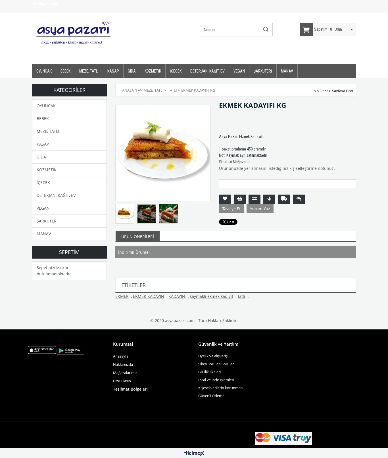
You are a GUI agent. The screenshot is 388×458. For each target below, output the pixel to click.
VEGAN (239, 71)
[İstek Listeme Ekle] (240, 199)
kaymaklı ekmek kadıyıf (211, 296)
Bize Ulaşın (122, 380)
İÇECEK (176, 71)
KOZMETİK (153, 71)
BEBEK (65, 71)
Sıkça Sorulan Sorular (216, 363)
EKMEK (122, 296)
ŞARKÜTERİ (263, 71)
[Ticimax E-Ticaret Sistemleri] (194, 454)
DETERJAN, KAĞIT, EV (207, 71)
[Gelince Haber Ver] (299, 199)
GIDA (132, 71)
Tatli (241, 296)
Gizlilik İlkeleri (209, 371)
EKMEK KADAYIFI (148, 296)
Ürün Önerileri (137, 236)
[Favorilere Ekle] (225, 199)
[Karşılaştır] (254, 199)
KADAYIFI (176, 296)
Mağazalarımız (125, 372)
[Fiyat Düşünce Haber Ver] (269, 199)
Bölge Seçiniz (47, 4)
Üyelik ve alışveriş (213, 355)
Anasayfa (120, 356)
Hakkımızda (123, 364)
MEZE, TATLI (89, 71)
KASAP (113, 71)
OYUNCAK (44, 71)
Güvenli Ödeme (211, 395)
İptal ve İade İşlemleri (216, 379)
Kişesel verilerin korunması (220, 387)
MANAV (287, 71)
